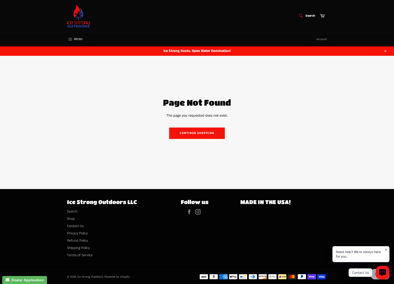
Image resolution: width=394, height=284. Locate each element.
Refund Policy (77, 240)
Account (321, 39)
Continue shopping (197, 133)
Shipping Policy (78, 248)
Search (72, 211)
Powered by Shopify (117, 277)
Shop (71, 218)
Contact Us (75, 226)
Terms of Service (80, 255)
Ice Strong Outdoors (90, 277)
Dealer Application (26, 280)
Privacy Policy (77, 233)
